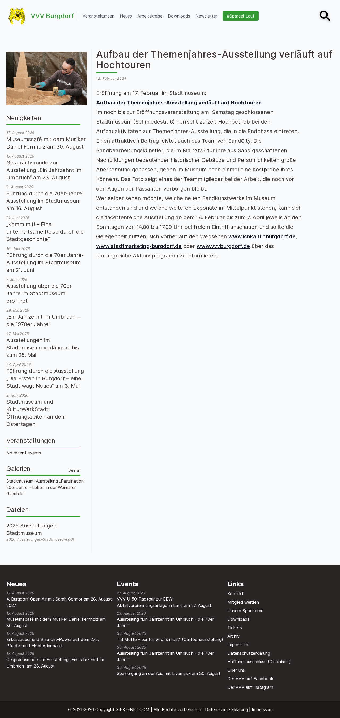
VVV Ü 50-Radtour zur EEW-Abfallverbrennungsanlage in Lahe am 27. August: (164, 602)
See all (74, 470)
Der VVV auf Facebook (250, 678)
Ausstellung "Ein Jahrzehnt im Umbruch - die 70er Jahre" (165, 622)
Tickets (234, 627)
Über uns (236, 670)
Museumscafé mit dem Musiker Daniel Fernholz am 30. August (56, 622)
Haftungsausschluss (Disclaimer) (259, 661)
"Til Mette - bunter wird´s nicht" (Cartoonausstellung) (170, 639)
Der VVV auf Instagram (250, 687)
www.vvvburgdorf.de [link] (223, 246)
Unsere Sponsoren (245, 610)
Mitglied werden (243, 602)
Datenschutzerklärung (248, 653)
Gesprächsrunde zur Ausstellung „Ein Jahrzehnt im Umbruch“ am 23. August (55, 663)
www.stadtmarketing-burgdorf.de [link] (139, 246)
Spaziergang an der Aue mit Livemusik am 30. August (168, 673)
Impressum (237, 644)
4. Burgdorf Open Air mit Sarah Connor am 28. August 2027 (59, 602)
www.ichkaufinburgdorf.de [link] (262, 236)
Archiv (233, 636)
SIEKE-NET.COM (133, 709)
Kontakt (235, 593)
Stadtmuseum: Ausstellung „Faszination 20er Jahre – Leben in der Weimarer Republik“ (45, 487)
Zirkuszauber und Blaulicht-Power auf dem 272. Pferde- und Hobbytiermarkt (52, 642)
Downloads (238, 619)
